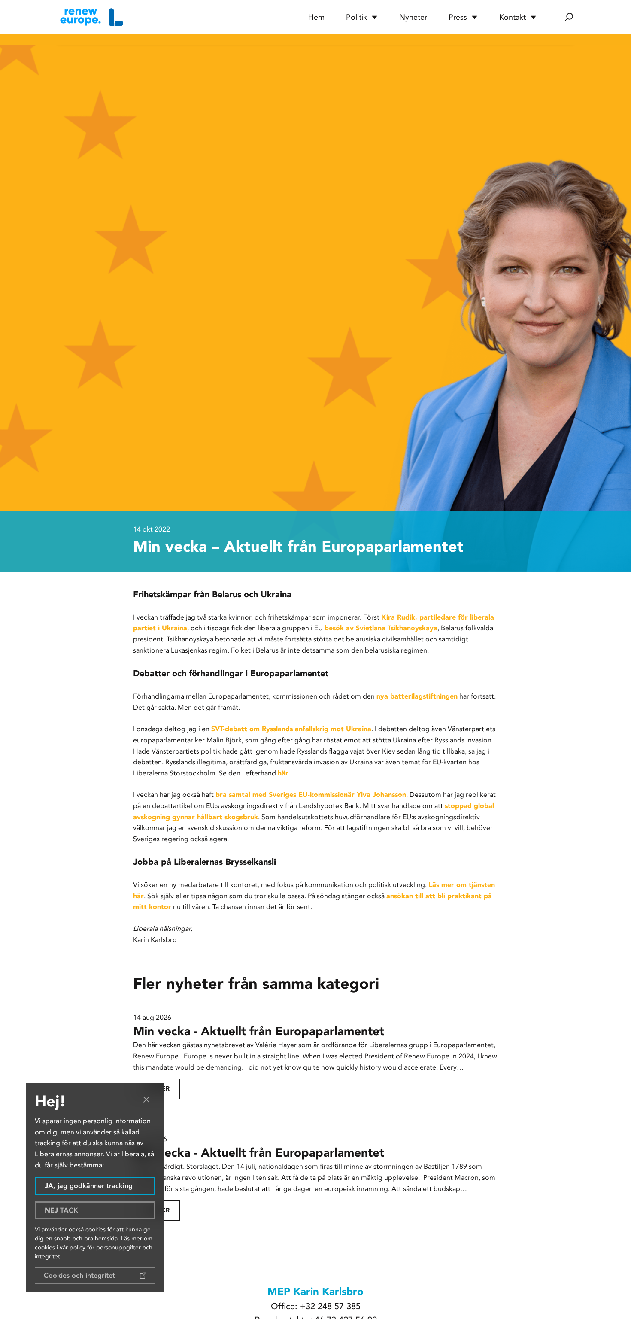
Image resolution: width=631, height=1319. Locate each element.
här (283, 773)
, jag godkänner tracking (89, 1186)
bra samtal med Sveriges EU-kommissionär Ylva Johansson (310, 794)
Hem (316, 17)
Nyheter (413, 17)
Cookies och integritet (79, 1276)
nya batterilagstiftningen (417, 696)
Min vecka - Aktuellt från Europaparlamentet (260, 1031)
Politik (356, 17)
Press (458, 17)
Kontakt (512, 17)
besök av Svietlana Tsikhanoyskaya (381, 628)
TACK (61, 1210)
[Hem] (90, 17)
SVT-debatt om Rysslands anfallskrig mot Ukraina (291, 729)
